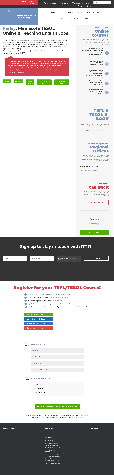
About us (49, 429)
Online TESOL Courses (10, 46)
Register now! (94, 232)
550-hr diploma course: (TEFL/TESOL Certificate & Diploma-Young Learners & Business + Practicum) (92, 53)
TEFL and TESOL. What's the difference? (52, 450)
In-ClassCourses (44, 82)
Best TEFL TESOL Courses (51, 443)
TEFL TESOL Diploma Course (52, 456)
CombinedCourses (61, 82)
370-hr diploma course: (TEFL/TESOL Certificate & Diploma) (95, 63)
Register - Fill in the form (38, 314)
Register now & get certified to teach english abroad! (57, 406)
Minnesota (34, 40)
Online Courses (27, 2)
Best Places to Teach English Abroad (54, 454)
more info (105, 44)
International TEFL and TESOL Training (26, 17)
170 (107, 83)
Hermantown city (19, 81)
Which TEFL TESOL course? (52, 461)
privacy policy (84, 415)
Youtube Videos (51, 437)
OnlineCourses (30, 82)
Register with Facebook (36, 323)
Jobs (77, 12)
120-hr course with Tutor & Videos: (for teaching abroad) (95, 92)
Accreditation (86, 12)
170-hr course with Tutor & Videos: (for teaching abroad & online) (95, 83)
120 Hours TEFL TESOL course (52, 463)
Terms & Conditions (78, 417)
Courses (70, 12)
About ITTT (61, 12)
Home (53, 12)
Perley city (7, 81)
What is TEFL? (48, 458)
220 (107, 73)
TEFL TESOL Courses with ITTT (52, 445)
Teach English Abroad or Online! (53, 448)
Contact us (97, 12)
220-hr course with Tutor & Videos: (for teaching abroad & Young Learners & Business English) (94, 73)
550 (107, 53)
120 (107, 92)
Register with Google (36, 328)
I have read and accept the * (67, 259)
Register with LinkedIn (37, 319)
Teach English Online (50, 441)
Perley (9, 28)
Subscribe (96, 258)
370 (107, 64)
